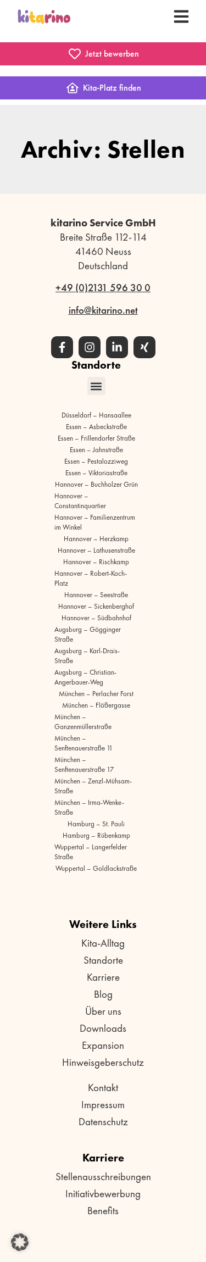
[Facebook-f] (62, 347)
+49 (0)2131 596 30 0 (103, 287)
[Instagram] (90, 347)
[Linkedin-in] (117, 347)
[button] (96, 386)
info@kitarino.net (103, 310)
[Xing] (144, 347)
